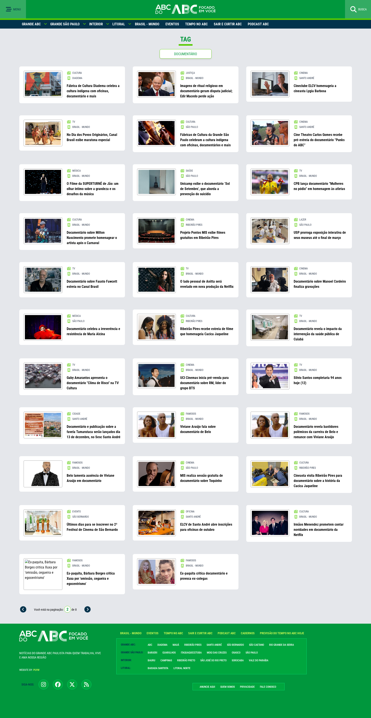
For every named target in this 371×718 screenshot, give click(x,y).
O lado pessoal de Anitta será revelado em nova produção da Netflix (206, 284)
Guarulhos (169, 652)
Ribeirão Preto (186, 660)
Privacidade (247, 686)
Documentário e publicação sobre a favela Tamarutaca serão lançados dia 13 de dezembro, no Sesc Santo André (93, 432)
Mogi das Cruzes (217, 652)
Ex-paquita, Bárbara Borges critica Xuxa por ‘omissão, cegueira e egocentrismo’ (91, 578)
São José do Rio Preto (213, 660)
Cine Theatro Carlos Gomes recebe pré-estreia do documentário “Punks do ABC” (319, 140)
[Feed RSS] (86, 684)
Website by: (29, 669)
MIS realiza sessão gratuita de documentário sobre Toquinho (201, 478)
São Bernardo (235, 644)
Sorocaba (238, 660)
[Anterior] (23, 609)
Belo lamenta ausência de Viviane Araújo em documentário (90, 478)
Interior (96, 24)
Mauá (176, 644)
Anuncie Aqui (207, 686)
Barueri (152, 652)
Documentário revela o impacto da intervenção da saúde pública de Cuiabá (318, 334)
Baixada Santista (158, 668)
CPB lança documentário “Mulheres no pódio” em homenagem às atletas (319, 186)
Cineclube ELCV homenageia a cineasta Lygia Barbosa (315, 88)
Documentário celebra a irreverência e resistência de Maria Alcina (93, 331)
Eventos (172, 24)
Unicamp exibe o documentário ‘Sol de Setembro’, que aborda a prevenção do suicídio (205, 189)
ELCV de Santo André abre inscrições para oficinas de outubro (206, 527)
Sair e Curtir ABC (228, 24)
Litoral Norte (181, 668)
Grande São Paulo (65, 24)
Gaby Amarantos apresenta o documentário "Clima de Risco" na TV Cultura (93, 383)
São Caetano (256, 644)
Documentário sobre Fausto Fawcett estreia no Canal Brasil (92, 284)
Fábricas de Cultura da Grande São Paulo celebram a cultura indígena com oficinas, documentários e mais (205, 140)
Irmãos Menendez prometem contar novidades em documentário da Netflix (318, 529)
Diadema (162, 644)
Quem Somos (227, 686)
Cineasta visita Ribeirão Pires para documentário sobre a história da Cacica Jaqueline (318, 480)
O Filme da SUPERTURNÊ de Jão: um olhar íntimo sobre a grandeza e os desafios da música (92, 189)
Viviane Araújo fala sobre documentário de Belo (198, 429)
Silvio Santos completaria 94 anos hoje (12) (318, 380)
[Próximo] (87, 609)
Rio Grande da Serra (281, 644)
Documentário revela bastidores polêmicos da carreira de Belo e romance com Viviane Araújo (316, 432)
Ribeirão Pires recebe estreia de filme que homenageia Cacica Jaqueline (206, 331)
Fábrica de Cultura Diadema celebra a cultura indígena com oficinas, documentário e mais (93, 91)
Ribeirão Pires (192, 644)
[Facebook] (58, 684)
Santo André (214, 644)
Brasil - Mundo (147, 24)
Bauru (151, 660)
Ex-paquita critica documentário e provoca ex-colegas (204, 576)
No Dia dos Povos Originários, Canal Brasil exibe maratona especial (92, 137)
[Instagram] (44, 684)
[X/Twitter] (72, 684)
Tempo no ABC (196, 24)
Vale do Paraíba (258, 660)
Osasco (236, 652)
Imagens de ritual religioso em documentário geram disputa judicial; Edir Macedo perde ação (206, 91)
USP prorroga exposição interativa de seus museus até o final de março (320, 235)
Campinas (166, 660)
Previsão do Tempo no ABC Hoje (282, 633)
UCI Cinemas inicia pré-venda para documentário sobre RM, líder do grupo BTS (204, 383)
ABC (150, 644)
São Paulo (252, 652)
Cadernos (248, 633)
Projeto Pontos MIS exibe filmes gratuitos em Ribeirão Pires (202, 235)
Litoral (118, 24)
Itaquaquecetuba (191, 652)
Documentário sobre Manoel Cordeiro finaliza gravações (320, 284)
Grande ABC (31, 24)
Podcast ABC (258, 24)
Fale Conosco (268, 686)
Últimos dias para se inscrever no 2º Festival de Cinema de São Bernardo (92, 527)
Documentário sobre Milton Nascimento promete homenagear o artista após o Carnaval (92, 237)
